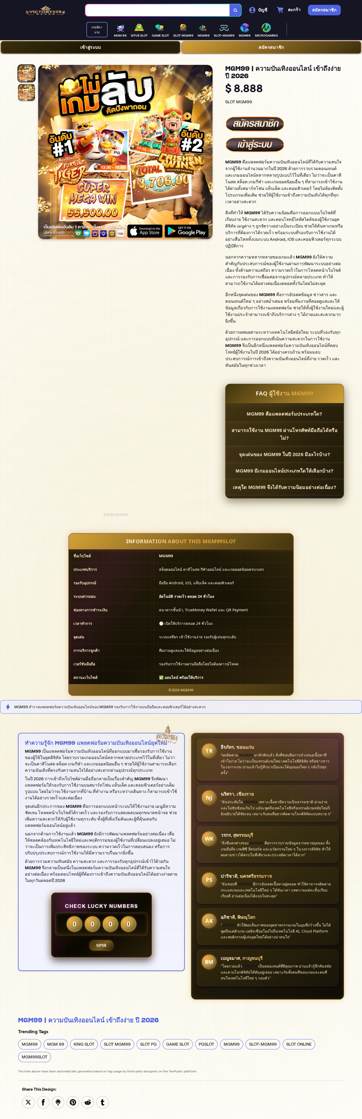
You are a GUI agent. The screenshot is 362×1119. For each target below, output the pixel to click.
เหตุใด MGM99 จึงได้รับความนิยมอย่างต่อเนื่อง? (284, 487)
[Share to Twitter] (28, 1102)
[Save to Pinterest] (73, 1102)
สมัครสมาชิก (271, 47)
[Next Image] (208, 153)
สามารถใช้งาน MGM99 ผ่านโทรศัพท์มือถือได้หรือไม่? (285, 434)
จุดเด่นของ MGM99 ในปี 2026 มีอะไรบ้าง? (284, 454)
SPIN (101, 945)
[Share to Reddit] (87, 1102)
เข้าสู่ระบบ (90, 47)
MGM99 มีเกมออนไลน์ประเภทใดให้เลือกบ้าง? (284, 471)
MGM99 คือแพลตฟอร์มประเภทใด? (285, 414)
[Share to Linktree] (58, 1102)
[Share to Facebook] (43, 1102)
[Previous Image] (42, 153)
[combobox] (157, 10)
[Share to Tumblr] (102, 1102)
